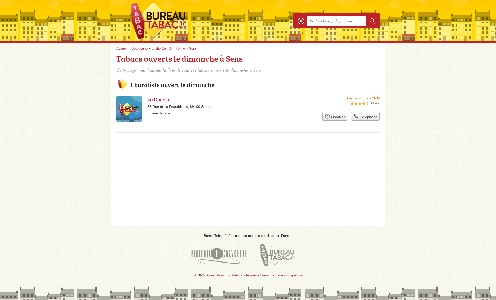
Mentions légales (244, 275)
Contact (266, 275)
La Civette (159, 99)
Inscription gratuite (288, 275)
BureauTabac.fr (173, 20)
